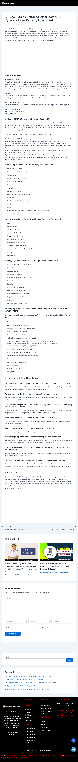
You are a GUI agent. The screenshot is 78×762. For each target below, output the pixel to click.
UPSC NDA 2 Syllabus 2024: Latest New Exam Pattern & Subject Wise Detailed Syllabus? (54, 566)
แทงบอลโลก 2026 (62, 715)
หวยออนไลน (59, 755)
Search (7, 657)
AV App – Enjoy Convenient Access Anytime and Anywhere (24, 679)
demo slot (26, 757)
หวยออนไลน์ (61, 710)
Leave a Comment (10, 574)
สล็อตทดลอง (68, 755)
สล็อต (67, 710)
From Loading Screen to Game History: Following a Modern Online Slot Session (30, 683)
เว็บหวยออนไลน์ (33, 755)
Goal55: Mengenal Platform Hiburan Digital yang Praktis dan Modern (27, 689)
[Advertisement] (39, 57)
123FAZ (72, 710)
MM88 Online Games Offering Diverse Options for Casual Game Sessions (28, 676)
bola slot (64, 713)
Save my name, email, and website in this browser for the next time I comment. (32, 628)
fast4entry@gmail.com (68, 706)
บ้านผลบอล (72, 715)
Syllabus (19, 574)
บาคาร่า (60, 717)
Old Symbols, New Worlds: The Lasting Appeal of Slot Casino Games (27, 686)
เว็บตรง (70, 713)
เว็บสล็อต (47, 755)
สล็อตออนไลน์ (23, 755)
